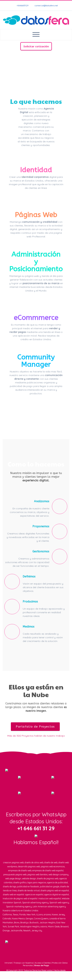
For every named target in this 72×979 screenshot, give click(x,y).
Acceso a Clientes (43, 963)
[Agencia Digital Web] (36, 19)
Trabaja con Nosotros (23, 963)
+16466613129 (22, 5)
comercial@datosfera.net (46, 5)
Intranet (8, 963)
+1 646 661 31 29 (36, 828)
